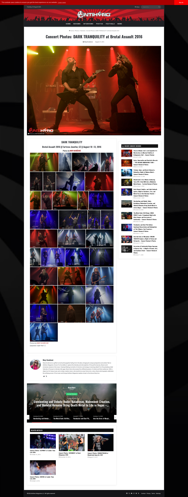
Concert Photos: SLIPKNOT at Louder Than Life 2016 (42, 451)
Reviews (77, 24)
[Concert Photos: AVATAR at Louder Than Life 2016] (43, 467)
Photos (99, 24)
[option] (72, 403)
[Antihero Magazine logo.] (94, 15)
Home (68, 24)
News (120, 24)
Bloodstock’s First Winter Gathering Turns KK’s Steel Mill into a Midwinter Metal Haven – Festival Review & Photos (145, 182)
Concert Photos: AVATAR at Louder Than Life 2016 (42, 478)
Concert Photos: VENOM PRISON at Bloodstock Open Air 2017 (98, 454)
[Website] (44, 376)
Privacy (148, 493)
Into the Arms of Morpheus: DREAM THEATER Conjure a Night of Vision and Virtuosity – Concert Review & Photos (145, 239)
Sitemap (158, 493)
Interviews (88, 24)
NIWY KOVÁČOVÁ (75, 150)
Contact (143, 493)
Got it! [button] (181, 2)
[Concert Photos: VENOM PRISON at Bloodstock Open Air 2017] (100, 442)
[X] (46, 376)
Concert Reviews (71, 394)
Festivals (110, 24)
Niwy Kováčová (88, 42)
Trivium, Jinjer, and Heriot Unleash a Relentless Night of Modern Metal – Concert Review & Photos (144, 172)
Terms (153, 493)
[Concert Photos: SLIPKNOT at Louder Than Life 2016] (43, 441)
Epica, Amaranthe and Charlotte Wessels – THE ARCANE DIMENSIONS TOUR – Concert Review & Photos (146, 162)
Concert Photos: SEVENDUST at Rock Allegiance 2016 (69, 454)
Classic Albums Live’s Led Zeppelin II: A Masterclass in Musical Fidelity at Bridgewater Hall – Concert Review (145, 153)
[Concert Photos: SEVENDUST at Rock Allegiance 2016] (72, 442)
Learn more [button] (62, 2)
